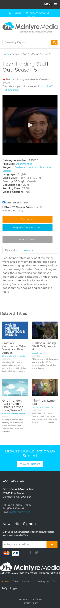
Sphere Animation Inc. (43, 407)
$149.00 (17, 202)
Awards (28, 250)
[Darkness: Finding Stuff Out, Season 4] (45, 330)
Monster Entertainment (13, 413)
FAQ (4, 588)
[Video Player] (30, 125)
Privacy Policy (30, 603)
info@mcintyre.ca (20, 512)
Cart (54, 581)
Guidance (20, 167)
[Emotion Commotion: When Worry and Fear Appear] (15, 330)
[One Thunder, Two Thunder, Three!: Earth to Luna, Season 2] (15, 388)
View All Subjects (30, 463)
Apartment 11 (24, 163)
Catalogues (42, 581)
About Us (27, 581)
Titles (15, 581)
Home (6, 54)
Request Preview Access (27, 227)
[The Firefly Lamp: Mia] (45, 388)
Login (17, 13)
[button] (30, 125)
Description (11, 250)
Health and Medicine (39, 167)
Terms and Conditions (30, 599)
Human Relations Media (13, 356)
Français (30, 16)
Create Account (39, 13)
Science (7, 170)
